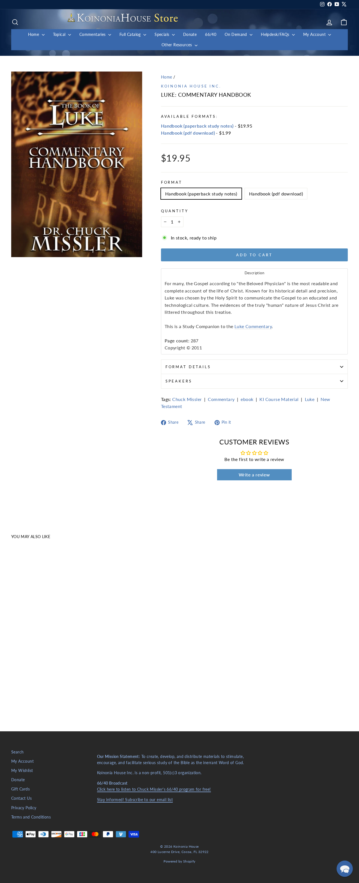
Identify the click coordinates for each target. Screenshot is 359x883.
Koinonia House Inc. (191, 86)
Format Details (188, 367)
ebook (247, 399)
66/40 (210, 34)
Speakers (178, 381)
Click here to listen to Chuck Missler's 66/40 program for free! (154, 789)
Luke (310, 399)
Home (34, 34)
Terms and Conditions (31, 817)
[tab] (254, 272)
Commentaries (93, 34)
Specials (163, 34)
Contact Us (21, 798)
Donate (190, 34)
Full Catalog (130, 34)
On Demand (236, 34)
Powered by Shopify (179, 861)
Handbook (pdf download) (188, 132)
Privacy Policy (23, 808)
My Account (315, 34)
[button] (345, 869)
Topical (60, 34)
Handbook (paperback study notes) (197, 125)
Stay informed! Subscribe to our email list (135, 799)
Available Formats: (189, 116)
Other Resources (177, 44)
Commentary (221, 399)
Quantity (174, 211)
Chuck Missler (187, 399)
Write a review (254, 474)
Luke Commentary (253, 326)
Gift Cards (20, 789)
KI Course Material (278, 399)
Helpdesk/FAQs (276, 34)
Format (171, 182)
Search (17, 752)
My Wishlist (22, 770)
